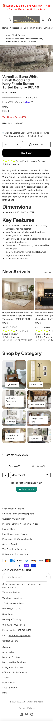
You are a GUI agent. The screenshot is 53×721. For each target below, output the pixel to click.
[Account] (43, 19)
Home (5, 28)
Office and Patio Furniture (14, 672)
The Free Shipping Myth (14, 549)
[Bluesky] (26, 714)
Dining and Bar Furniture (14, 662)
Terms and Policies (11, 592)
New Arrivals (8, 682)
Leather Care (8, 529)
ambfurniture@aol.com (19, 635)
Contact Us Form (10, 641)
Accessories (16, 28)
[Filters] (5, 475)
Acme (13, 92)
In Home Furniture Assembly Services (20, 524)
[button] (9, 161)
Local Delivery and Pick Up (15, 534)
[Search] (9, 19)
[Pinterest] (31, 714)
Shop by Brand (9, 544)
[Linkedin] (21, 714)
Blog (4, 692)
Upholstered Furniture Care (15, 554)
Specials (6, 677)
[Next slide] (47, 311)
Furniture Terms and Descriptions (18, 514)
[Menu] (3, 19)
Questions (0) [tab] (38, 466)
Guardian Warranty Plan (13, 519)
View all (47, 272)
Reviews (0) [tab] (14, 466)
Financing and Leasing (13, 508)
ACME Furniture (18, 35)
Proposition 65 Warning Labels (17, 539)
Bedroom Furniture (33, 28)
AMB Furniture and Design (32, 702)
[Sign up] (46, 577)
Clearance (7, 647)
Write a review (26, 489)
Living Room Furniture (12, 667)
